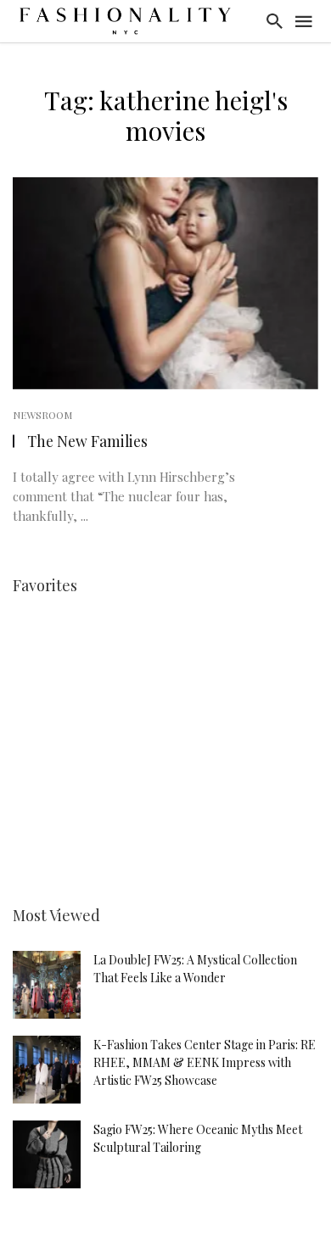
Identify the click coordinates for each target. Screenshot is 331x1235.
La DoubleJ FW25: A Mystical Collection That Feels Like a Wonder (195, 969)
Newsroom (42, 415)
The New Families (87, 440)
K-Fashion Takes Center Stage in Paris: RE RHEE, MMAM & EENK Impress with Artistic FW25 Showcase (204, 1062)
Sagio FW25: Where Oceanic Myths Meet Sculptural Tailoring (197, 1138)
